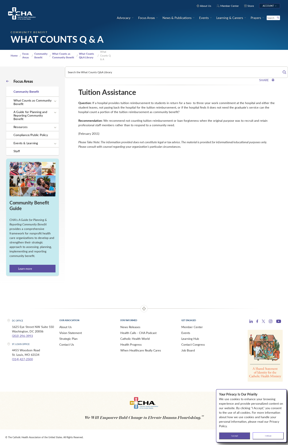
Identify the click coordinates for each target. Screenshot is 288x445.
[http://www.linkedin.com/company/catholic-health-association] (251, 322)
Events (185, 333)
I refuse (268, 435)
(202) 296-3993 (22, 336)
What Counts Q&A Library (86, 55)
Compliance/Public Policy (31, 135)
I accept (234, 435)
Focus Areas (25, 55)
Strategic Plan (68, 339)
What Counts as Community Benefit (63, 55)
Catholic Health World (135, 339)
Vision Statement (70, 333)
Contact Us (66, 344)
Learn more (25, 269)
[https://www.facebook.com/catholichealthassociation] (257, 322)
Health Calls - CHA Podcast (138, 333)
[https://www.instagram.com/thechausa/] (270, 322)
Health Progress (131, 344)
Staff (17, 151)
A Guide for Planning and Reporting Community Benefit (30, 115)
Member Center (192, 327)
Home (14, 55)
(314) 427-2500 (22, 359)
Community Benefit (41, 55)
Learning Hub (190, 339)
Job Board (188, 350)
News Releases (130, 327)
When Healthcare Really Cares (140, 350)
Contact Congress (193, 344)
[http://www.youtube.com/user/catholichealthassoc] (278, 322)
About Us (65, 327)
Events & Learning (26, 143)
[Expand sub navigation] (55, 101)
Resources (21, 127)
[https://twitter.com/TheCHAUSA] (263, 322)
